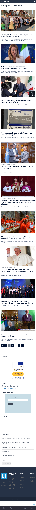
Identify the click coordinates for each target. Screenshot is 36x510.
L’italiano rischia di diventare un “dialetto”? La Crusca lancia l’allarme (14, 447)
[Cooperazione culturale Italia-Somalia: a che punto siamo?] (18, 152)
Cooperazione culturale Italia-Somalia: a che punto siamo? (17, 167)
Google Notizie (11, 388)
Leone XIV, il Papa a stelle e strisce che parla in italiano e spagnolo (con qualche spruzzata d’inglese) (18, 202)
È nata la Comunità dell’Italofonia (8, 455)
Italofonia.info (5, 1)
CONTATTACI (3, 485)
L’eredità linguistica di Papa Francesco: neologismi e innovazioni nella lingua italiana (17, 270)
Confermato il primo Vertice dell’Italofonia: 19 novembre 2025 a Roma (17, 101)
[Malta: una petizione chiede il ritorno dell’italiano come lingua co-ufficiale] (18, 53)
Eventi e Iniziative (12, 64)
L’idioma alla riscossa (5, 451)
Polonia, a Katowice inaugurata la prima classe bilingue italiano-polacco (17, 35)
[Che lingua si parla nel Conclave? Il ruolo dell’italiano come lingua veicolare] (18, 222)
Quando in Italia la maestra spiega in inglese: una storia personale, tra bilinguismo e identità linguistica (16, 443)
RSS (15, 388)
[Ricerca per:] (9, 352)
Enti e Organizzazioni (12, 98)
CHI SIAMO (3, 482)
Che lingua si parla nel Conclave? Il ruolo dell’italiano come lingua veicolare (15, 238)
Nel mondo (11, 32)
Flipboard (6, 388)
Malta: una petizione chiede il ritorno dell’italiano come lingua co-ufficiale (14, 67)
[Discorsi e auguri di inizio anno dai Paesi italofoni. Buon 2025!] (18, 320)
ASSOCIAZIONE (4, 484)
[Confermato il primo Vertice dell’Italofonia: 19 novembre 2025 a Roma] (18, 86)
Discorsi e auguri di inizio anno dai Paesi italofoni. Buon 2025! (15, 336)
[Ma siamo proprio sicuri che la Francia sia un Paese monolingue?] (18, 119)
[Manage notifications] (34, 504)
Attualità (9, 164)
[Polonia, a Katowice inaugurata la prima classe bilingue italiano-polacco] (18, 20)
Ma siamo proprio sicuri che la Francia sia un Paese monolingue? (17, 134)
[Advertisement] (18, 424)
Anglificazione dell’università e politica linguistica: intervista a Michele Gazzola (16, 438)
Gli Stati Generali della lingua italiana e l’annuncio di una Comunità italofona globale (17, 302)
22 (18, 345)
